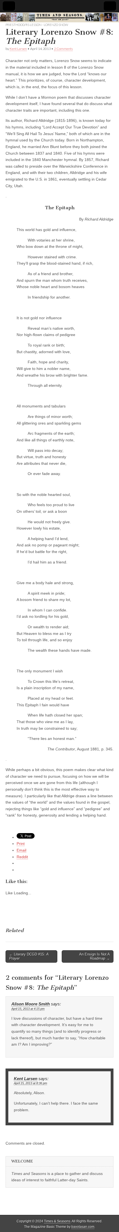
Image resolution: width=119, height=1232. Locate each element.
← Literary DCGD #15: (29, 956)
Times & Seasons (57, 1221)
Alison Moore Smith (30, 1004)
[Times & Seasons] (59, 17)
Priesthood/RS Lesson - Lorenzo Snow (37, 24)
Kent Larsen (18, 49)
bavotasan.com (82, 1227)
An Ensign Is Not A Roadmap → (94, 956)
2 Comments (63, 49)
